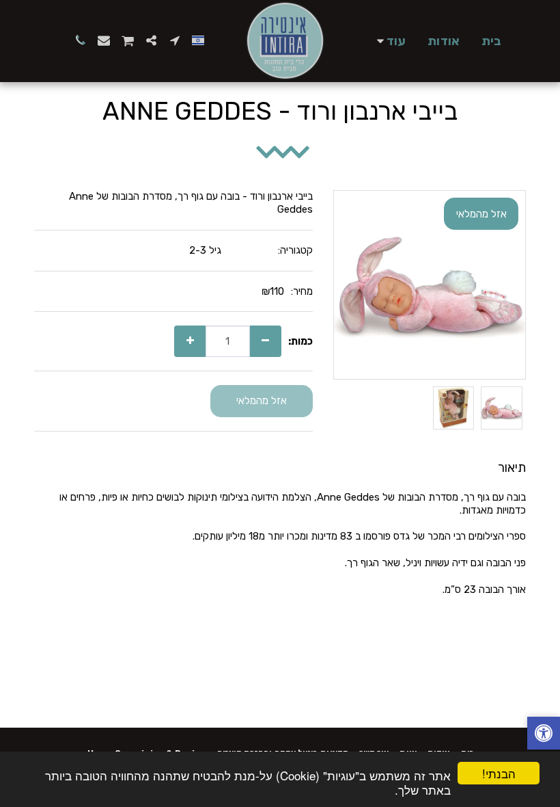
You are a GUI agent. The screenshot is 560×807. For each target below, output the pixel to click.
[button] (175, 40)
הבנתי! (499, 773)
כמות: (300, 341)
